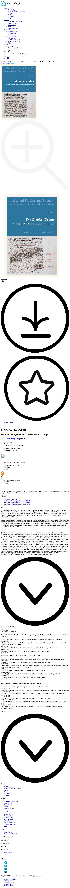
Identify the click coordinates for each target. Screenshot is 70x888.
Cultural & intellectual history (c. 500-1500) (17, 502)
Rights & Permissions (14, 39)
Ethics (10, 26)
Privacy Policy (8, 880)
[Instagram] (5, 869)
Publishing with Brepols (15, 21)
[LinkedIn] (5, 873)
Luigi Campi (16, 439)
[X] (5, 866)
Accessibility (8, 884)
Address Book (12, 35)
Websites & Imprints (14, 41)
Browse (6, 8)
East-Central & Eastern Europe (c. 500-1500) (17, 504)
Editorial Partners (13, 28)
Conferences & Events (14, 48)
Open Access (12, 25)
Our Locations (12, 36)
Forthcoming (11, 15)
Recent (10, 13)
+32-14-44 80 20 (7, 852)
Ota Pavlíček (5, 439)
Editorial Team (12, 23)
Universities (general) (10, 499)
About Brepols (12, 38)
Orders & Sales (12, 31)
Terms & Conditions (10, 882)
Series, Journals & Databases (16, 11)
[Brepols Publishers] (10, 5)
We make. (10, 879)
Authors (6, 20)
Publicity (10, 18)
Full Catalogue (12, 10)
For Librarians (12, 33)
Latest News (11, 46)
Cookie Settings (8, 885)
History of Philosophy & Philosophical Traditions (18, 501)
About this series (6, 63)
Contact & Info (8, 30)
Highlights (11, 16)
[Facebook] (5, 863)
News (6, 44)
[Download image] (35, 352)
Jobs (9, 43)
